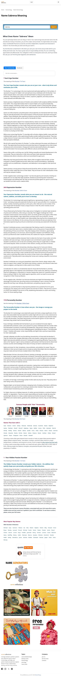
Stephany (26, 428)
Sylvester (48, 428)
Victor (54, 527)
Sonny (40, 428)
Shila (44, 428)
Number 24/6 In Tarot (21, 190)
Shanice (9, 425)
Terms (36, 675)
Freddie (24, 532)
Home (2, 10)
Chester (44, 530)
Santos (5, 428)
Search (54, 27)
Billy (45, 527)
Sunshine (40, 425)
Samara (35, 425)
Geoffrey (10, 535)
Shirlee (20, 433)
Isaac (10, 527)
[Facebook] (2, 669)
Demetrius (15, 537)
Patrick (41, 527)
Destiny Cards (24, 658)
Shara (20, 435)
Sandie (28, 430)
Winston (40, 535)
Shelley (10, 430)
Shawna (35, 433)
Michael (6, 527)
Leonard (15, 530)
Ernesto (39, 532)
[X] (9, 669)
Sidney (18, 425)
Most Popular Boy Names (12, 521)
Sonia (33, 430)
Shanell (25, 435)
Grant (48, 532)
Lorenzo (44, 532)
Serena (15, 430)
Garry (5, 535)
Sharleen (10, 428)
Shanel (19, 430)
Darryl (53, 530)
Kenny (34, 532)
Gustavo (35, 535)
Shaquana (15, 435)
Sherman (24, 535)
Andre (48, 530)
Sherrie (54, 428)
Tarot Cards (24, 664)
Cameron (15, 527)
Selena (29, 433)
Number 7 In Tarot (20, 81)
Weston (20, 527)
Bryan (5, 530)
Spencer (6, 435)
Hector (34, 530)
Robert (31, 527)
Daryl (19, 532)
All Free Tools (45, 658)
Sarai (5, 425)
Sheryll (53, 433)
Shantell (30, 435)
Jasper (46, 537)
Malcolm (53, 532)
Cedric (19, 535)
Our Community (10, 68)
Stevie (45, 430)
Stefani (35, 428)
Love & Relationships (26, 656)
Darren (10, 532)
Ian (24, 527)
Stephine (51, 425)
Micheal (25, 530)
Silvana (41, 430)
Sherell (15, 428)
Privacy (39, 675)
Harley (9, 537)
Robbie (30, 537)
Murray (5, 540)
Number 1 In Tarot (20, 461)
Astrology (23, 662)
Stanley (10, 530)
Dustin (30, 530)
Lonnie (15, 532)
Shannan (24, 425)
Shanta (15, 433)
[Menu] (58, 2)
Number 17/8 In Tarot (23, 303)
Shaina (50, 430)
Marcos (30, 535)
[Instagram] (5, 669)
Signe (31, 428)
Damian (41, 537)
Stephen (36, 527)
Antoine (25, 537)
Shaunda (10, 433)
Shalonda (29, 425)
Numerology (9, 10)
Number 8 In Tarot (20, 419)
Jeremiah (29, 532)
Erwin (50, 537)
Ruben (39, 530)
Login (31, 2)
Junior (20, 537)
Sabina (24, 430)
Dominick (46, 535)
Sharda (5, 433)
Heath (5, 537)
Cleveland (35, 537)
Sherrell (20, 428)
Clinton (5, 532)
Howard (50, 527)
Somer (14, 425)
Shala (37, 430)
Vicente (52, 535)
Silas (27, 527)
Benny (15, 535)
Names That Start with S (12, 423)
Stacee (45, 425)
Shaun (10, 435)
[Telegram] (12, 669)
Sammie (55, 430)
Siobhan (44, 433)
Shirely (5, 430)
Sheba (49, 433)
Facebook (19, 68)
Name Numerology (18, 10)
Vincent (20, 530)
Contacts (44, 660)
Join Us (43, 656)
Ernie (54, 537)
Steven (25, 433)
